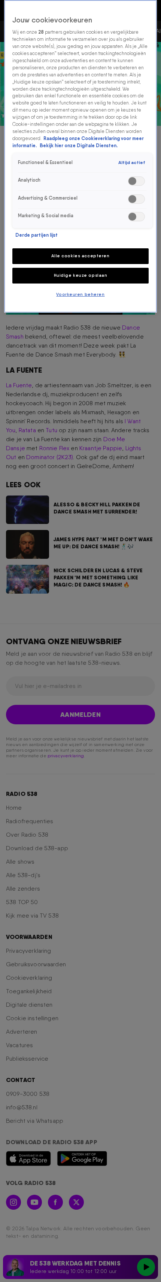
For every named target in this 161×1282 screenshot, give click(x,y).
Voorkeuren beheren (80, 294)
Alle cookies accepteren (80, 255)
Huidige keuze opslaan (80, 275)
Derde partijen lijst (36, 235)
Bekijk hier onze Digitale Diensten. (79, 145)
